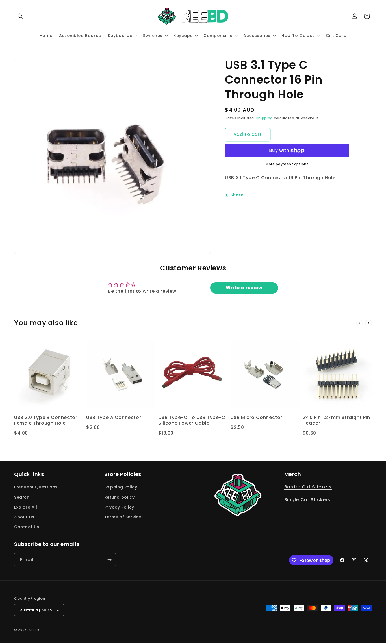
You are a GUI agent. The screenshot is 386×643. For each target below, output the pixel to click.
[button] (20, 16)
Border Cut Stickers (308, 487)
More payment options (287, 164)
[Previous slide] (359, 323)
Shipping (264, 118)
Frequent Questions (36, 487)
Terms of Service (123, 517)
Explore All (25, 507)
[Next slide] (368, 323)
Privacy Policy (119, 507)
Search (22, 497)
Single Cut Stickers (307, 500)
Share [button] (237, 195)
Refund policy (119, 497)
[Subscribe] (109, 559)
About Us (24, 517)
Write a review (244, 288)
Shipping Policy (120, 487)
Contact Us (26, 527)
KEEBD (34, 630)
